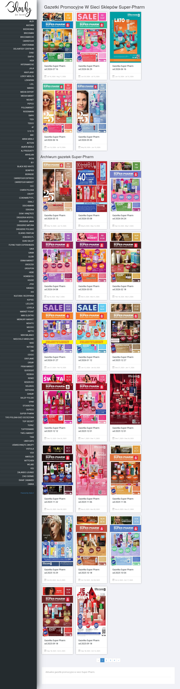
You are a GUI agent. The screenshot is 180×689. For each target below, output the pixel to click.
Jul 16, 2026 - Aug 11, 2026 (56, 76)
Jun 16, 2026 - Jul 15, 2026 (56, 147)
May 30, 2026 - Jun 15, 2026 (90, 147)
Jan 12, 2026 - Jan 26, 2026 (90, 368)
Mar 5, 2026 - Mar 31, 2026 (90, 297)
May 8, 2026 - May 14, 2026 (90, 226)
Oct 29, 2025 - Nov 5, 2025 (56, 580)
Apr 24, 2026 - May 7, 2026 (124, 226)
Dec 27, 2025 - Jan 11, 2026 (124, 368)
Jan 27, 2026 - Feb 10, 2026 (56, 368)
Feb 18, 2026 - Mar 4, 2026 (124, 297)
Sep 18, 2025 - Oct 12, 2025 (90, 651)
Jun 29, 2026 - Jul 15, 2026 (90, 76)
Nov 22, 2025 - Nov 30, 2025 (56, 509)
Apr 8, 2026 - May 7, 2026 (56, 297)
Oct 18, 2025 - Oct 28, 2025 (90, 580)
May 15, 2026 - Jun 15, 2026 (56, 226)
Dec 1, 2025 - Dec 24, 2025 (124, 438)
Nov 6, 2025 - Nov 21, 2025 (124, 509)
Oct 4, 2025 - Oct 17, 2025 (124, 580)
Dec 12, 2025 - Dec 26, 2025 (56, 438)
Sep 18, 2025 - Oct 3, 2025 (56, 651)
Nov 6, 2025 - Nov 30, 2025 (90, 509)
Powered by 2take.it (27, 493)
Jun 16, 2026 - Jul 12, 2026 (124, 76)
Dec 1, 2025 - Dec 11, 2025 (90, 438)
